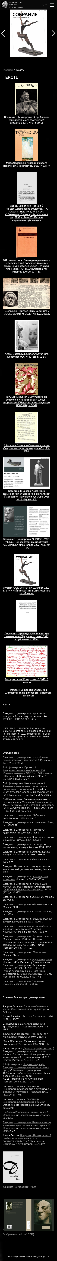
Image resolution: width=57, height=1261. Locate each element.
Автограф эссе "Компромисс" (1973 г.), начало (27, 681)
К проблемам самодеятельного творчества (25, 759)
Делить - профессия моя (37, 1048)
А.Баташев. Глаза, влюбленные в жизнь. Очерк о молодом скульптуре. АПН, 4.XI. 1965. (26, 448)
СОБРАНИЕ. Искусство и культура (23, 889)
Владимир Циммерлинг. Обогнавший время (23, 1100)
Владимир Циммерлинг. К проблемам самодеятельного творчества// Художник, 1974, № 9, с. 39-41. (26, 120)
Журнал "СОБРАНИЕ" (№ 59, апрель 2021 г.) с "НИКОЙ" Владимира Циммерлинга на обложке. (26, 590)
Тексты (20, 69)
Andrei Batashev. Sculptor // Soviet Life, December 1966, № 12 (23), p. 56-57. (26, 355)
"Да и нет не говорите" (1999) (20, 1186)
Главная (8, 69)
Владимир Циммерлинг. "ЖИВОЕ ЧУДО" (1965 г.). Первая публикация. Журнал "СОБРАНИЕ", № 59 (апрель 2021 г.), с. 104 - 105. (26, 543)
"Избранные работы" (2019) (18, 1234)
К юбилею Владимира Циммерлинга (24, 1112)
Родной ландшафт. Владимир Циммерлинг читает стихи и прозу (26, 1067)
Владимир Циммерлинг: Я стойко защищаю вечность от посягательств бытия (27, 1138)
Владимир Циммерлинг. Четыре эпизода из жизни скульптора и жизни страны (27, 1124)
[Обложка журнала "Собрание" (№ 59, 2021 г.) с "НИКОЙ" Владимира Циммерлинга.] (28, 33)
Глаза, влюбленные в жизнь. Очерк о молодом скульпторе (25, 1008)
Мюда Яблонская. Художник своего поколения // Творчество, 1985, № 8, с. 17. (26, 164)
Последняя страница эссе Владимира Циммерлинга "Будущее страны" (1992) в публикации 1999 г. (26, 636)
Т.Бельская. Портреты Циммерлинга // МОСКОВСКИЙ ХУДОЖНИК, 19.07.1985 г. (26, 312)
